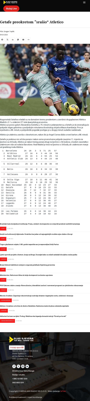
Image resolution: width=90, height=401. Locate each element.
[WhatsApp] (18, 39)
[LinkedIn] (13, 39)
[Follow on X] (18, 366)
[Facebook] (2, 39)
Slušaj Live (11, 8)
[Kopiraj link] (28, 39)
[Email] (23, 39)
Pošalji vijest (15, 347)
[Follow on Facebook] (14, 366)
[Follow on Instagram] (23, 366)
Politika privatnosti (17, 397)
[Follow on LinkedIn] (27, 366)
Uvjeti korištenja (34, 397)
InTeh (63, 391)
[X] (7, 39)
